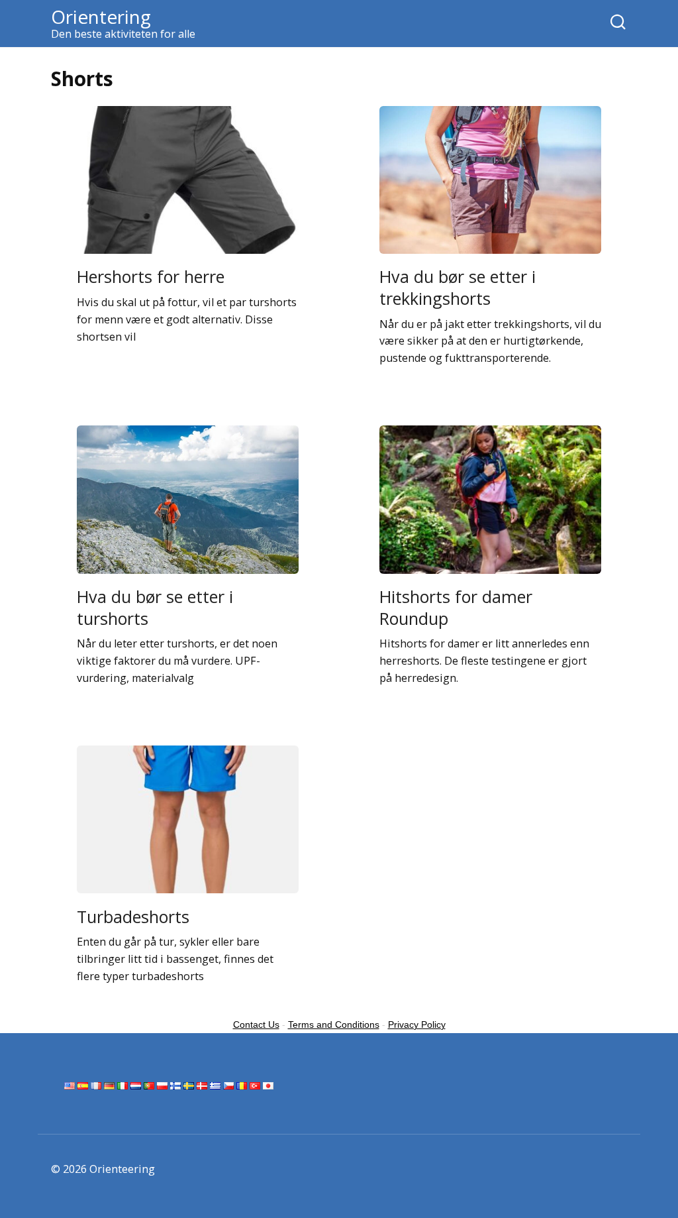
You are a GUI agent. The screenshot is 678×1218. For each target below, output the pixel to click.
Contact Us (256, 1024)
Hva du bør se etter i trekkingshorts (457, 287)
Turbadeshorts (133, 916)
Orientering (101, 16)
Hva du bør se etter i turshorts (155, 607)
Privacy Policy (417, 1024)
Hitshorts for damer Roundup (455, 607)
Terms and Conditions (333, 1024)
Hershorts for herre (150, 276)
